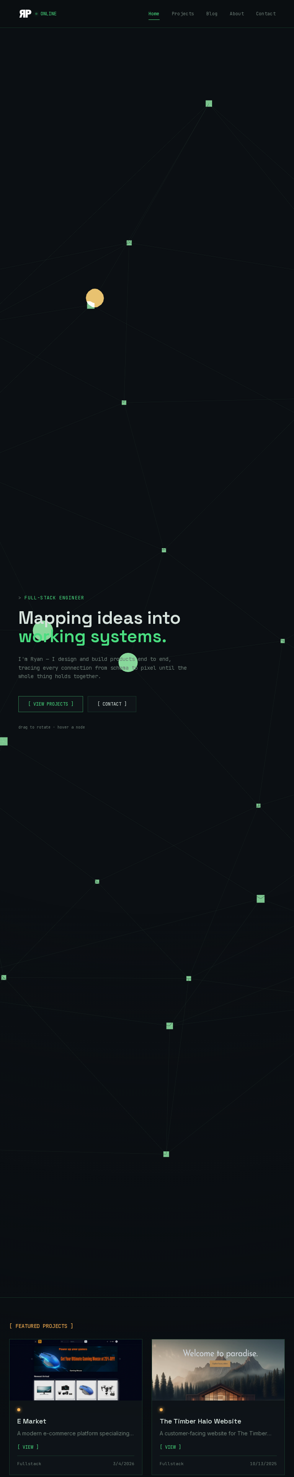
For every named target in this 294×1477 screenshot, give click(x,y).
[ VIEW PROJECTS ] (51, 704)
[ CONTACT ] (112, 704)
